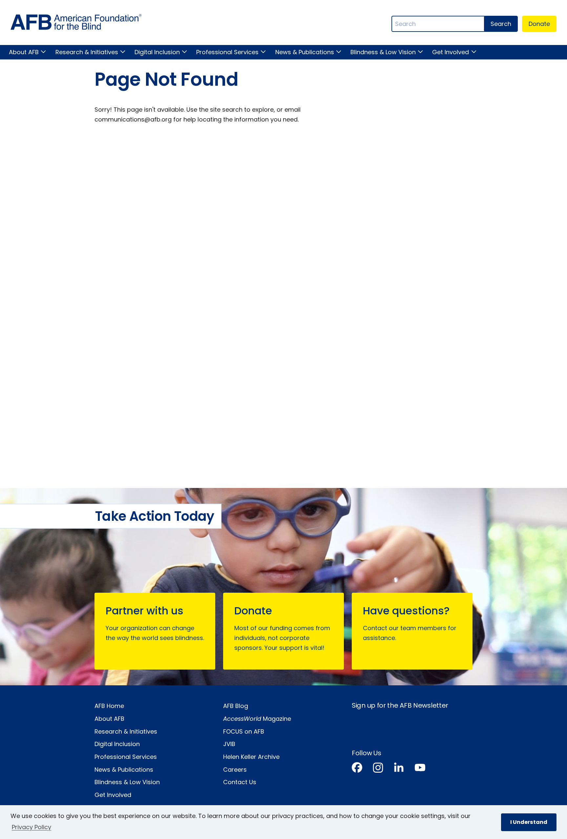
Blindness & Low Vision (383, 52)
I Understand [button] (528, 822)
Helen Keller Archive (251, 757)
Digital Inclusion (157, 52)
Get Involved (450, 52)
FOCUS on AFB (243, 731)
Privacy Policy (31, 827)
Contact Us (239, 782)
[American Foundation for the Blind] (76, 24)
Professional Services (227, 52)
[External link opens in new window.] (357, 769)
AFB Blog (235, 706)
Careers (235, 769)
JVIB (229, 744)
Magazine (257, 719)
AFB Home (109, 706)
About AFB (24, 52)
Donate (539, 24)
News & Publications (304, 52)
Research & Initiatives (86, 52)
